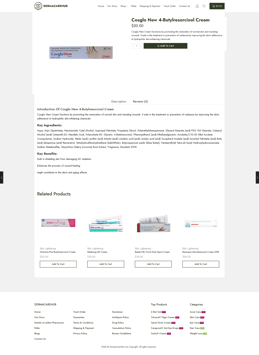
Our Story (112, 6)
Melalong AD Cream (97, 252)
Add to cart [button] (58, 264)
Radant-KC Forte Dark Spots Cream (152, 252)
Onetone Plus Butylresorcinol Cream (58, 252)
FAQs (133, 6)
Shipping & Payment (150, 6)
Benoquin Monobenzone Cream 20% (200, 252)
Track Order (169, 6)
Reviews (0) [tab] (140, 101)
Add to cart (167, 46)
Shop (123, 6)
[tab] (118, 101)
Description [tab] (118, 101)
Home (101, 6)
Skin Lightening (48, 248)
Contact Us (184, 6)
